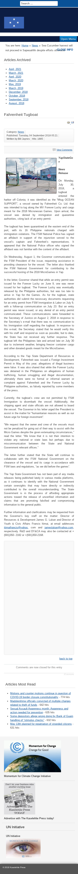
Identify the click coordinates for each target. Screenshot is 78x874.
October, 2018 (17, 95)
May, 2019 (15, 84)
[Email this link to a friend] (72, 123)
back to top (65, 658)
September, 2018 (18, 99)
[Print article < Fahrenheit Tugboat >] (69, 123)
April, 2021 (15, 69)
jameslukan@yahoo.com (59, 527)
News (35, 45)
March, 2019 (16, 88)
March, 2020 (16, 80)
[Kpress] (19, 813)
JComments (69, 674)
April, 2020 (15, 76)
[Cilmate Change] (32, 771)
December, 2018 (18, 91)
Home (25, 45)
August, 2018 (16, 103)
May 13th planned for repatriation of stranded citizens (41, 723)
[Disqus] (39, 597)
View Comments (64, 150)
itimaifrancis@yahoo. (16, 527)
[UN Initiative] (23, 857)
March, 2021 (16, 72)
